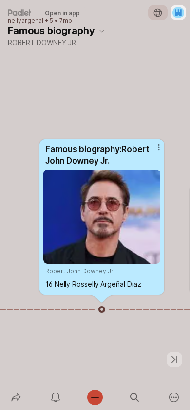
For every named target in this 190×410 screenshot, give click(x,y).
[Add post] (95, 397)
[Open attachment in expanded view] (101, 217)
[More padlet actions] (174, 397)
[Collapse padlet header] (102, 31)
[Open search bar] (135, 397)
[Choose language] (158, 12)
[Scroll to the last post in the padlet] (174, 359)
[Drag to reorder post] (101, 309)
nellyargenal (25, 20)
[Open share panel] (16, 397)
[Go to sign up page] (178, 12)
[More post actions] (152, 151)
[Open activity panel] (55, 397)
